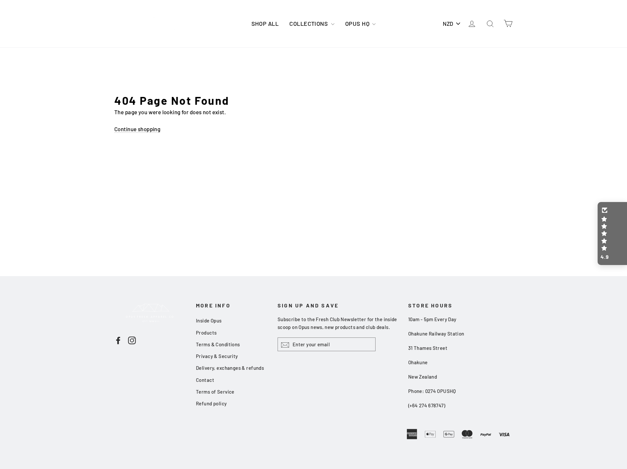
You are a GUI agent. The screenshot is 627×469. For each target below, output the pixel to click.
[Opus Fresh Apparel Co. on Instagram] (132, 339)
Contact (205, 380)
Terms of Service (215, 392)
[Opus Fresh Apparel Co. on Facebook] (118, 339)
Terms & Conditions (218, 344)
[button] (612, 233)
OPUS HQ (358, 23)
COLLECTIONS (309, 23)
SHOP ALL (265, 23)
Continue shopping (137, 129)
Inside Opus (209, 320)
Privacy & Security (217, 356)
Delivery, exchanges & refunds (230, 368)
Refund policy (211, 403)
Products (206, 333)
